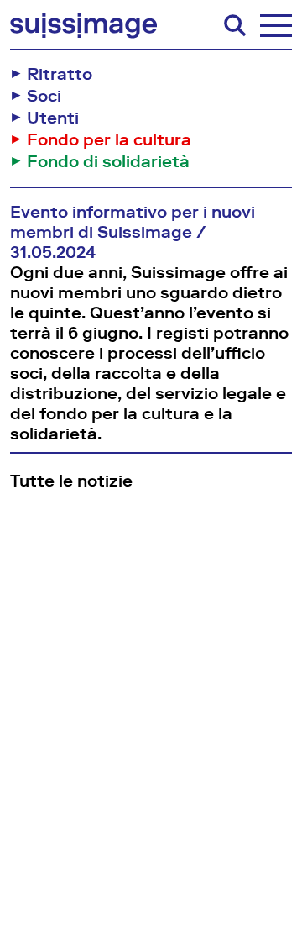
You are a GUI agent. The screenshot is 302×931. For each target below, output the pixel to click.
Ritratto (59, 74)
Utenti (53, 118)
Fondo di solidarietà (108, 161)
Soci (44, 96)
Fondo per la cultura (109, 139)
